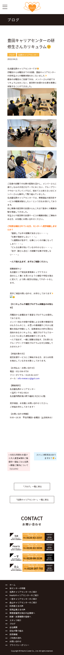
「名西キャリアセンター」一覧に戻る (32, 499)
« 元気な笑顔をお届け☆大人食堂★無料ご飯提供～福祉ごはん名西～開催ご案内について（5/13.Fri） (18, 461)
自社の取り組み (16, 630)
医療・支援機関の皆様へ (20, 616)
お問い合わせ (15, 641)
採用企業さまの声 (17, 609)
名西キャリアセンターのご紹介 (23, 591)
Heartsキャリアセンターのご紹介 (24, 595)
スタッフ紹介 (15, 620)
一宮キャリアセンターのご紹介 (23, 598)
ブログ (12, 623)
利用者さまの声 (16, 605)
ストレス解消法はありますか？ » (46, 456)
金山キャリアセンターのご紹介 (23, 602)
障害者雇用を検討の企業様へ (22, 613)
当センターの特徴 (17, 588)
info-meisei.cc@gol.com (29, 378)
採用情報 (13, 634)
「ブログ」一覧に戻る (32, 486)
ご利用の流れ (15, 637)
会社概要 (13, 627)
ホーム (12, 584)
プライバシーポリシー (19, 645)
